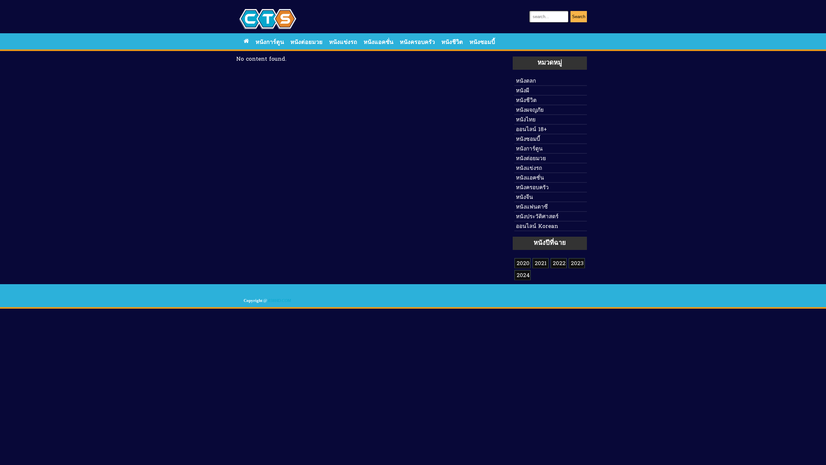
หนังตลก (526, 81)
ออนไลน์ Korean (537, 226)
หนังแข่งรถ (343, 42)
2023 (577, 264)
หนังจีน (524, 197)
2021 (541, 264)
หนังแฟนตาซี (532, 207)
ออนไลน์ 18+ (531, 130)
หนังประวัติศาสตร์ (537, 217)
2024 (523, 276)
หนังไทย (526, 120)
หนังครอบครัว (417, 42)
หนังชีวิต (452, 42)
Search (578, 16)
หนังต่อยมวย (306, 42)
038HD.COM (279, 300)
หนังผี (522, 91)
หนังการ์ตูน (270, 42)
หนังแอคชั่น (378, 42)
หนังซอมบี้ (482, 42)
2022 (559, 264)
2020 (523, 264)
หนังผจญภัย (530, 110)
